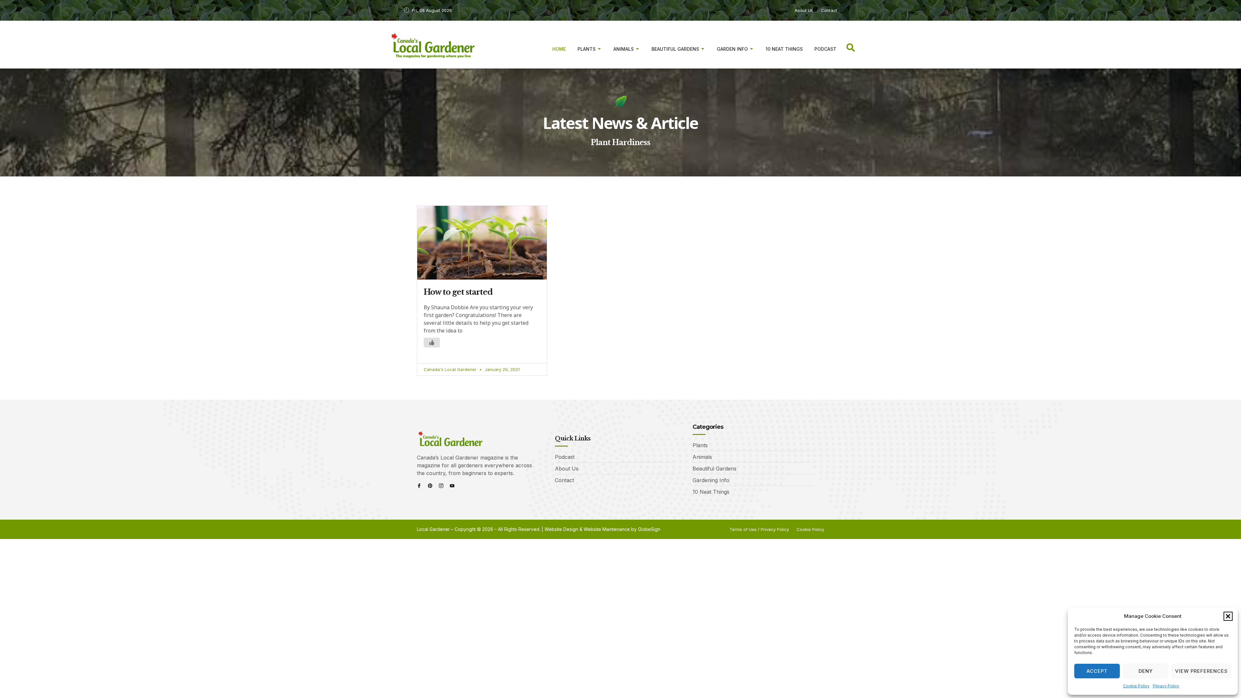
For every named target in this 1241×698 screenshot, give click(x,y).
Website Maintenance (607, 529)
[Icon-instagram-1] (441, 485)
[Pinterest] (430, 485)
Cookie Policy (1136, 685)
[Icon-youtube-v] (452, 485)
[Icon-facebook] (419, 485)
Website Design (561, 529)
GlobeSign (649, 529)
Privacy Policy (1166, 685)
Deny (1146, 671)
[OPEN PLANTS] (599, 49)
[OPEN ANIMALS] (637, 49)
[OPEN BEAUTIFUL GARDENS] (703, 49)
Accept (1097, 671)
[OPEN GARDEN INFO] (751, 49)
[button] (1228, 616)
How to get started (458, 292)
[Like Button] (432, 342)
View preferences (1201, 671)
